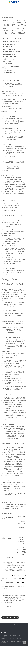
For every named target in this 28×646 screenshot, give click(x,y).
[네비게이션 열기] (2, 2)
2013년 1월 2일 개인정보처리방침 (10, 617)
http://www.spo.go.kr (18, 582)
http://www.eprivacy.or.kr (19, 578)
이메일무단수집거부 (14, 625)
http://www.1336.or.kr (16, 575)
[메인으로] (14, 2)
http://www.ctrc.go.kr (20, 586)
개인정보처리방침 (4, 625)
